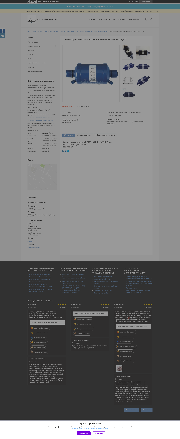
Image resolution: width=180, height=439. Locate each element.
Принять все (83, 433)
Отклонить (99, 433)
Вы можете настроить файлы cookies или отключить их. (89, 429)
